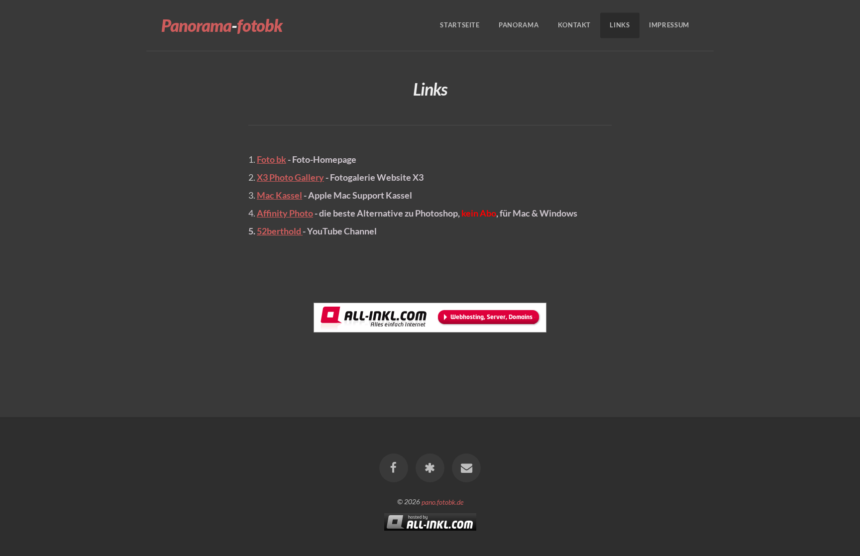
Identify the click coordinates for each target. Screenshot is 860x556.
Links (620, 25)
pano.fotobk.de (442, 501)
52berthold (280, 230)
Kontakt (574, 25)
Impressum (669, 25)
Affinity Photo (285, 213)
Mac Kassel (279, 195)
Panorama (518, 25)
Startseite (459, 25)
